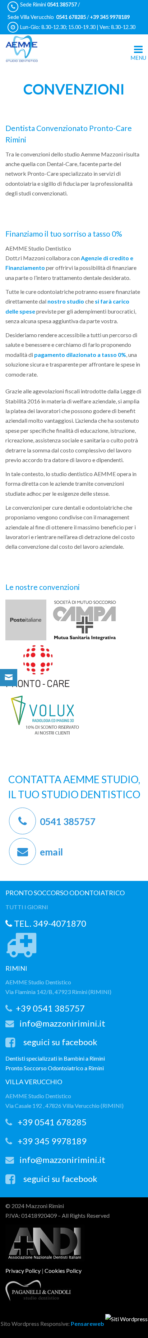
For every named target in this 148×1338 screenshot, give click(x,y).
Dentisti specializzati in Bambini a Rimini (55, 1058)
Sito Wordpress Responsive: (52, 1323)
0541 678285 (70, 17)
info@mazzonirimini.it (62, 1023)
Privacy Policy (23, 1270)
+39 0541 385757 (50, 1008)
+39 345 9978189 (109, 17)
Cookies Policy (63, 1270)
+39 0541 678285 (52, 1122)
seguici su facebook (60, 1042)
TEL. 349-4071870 (49, 923)
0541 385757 (62, 4)
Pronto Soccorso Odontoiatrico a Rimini (54, 1068)
